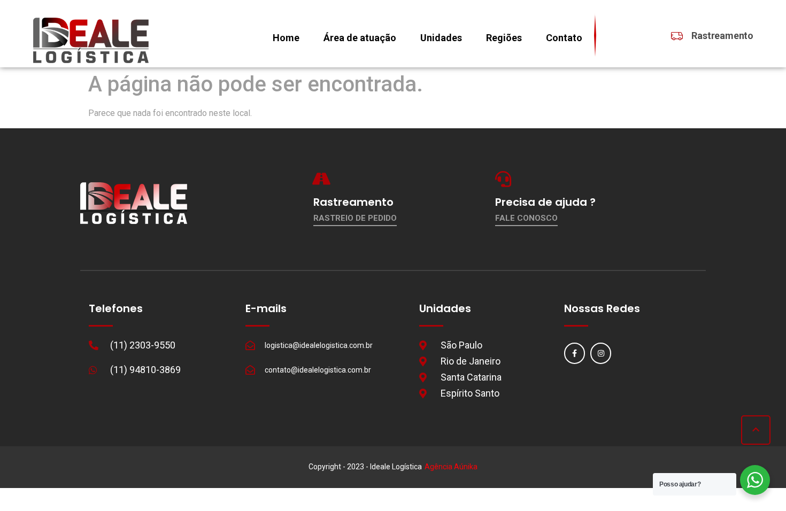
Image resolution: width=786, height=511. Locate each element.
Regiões (504, 37)
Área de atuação (359, 37)
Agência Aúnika (451, 466)
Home (286, 37)
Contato (564, 37)
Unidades (441, 37)
